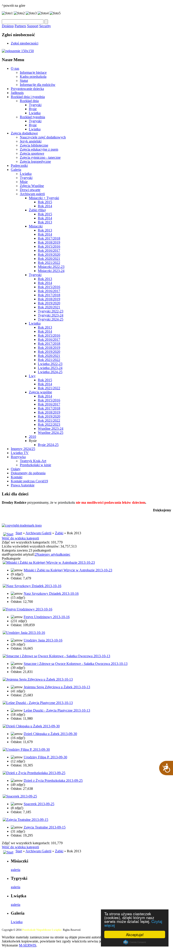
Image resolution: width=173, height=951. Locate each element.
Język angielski (30, 141)
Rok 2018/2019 (49, 242)
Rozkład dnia (29, 101)
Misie (24, 182)
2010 (32, 437)
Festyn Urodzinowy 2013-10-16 (47, 617)
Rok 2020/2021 (49, 259)
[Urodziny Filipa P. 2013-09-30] (26, 749)
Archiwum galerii (32, 194)
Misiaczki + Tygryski (44, 198)
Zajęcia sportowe (32, 153)
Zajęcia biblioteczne (34, 145)
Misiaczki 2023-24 (51, 271)
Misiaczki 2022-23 (51, 267)
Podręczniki (19, 165)
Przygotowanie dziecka (27, 89)
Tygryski (35, 105)
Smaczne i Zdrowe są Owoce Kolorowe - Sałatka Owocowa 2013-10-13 (75, 664)
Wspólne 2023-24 (50, 428)
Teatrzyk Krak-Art (33, 461)
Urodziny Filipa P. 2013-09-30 (45, 757)
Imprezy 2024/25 (23, 449)
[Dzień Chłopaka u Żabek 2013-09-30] (31, 726)
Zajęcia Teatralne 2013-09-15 (45, 827)
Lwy (32, 376)
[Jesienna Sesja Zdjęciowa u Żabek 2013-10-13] (38, 679)
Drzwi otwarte (30, 190)
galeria (15, 870)
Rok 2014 (45, 206)
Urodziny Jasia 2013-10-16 (43, 640)
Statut (24, 80)
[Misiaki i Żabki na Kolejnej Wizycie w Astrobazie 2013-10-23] (49, 562)
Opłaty (15, 469)
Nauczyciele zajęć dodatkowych (43, 137)
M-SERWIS (27, 945)
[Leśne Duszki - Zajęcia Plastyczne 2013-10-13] (38, 703)
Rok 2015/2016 (49, 246)
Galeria (16, 169)
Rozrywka (18, 457)
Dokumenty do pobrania (28, 473)
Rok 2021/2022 (49, 263)
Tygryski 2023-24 (50, 315)
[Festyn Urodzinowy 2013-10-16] (27, 609)
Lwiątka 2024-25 (50, 372)
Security (45, 26)
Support (32, 26)
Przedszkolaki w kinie (35, 465)
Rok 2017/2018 (49, 238)
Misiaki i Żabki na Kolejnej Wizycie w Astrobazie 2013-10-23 (68, 570)
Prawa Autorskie (22, 485)
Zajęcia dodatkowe (24, 133)
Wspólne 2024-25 (50, 432)
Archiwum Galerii (38, 533)
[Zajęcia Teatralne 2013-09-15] (25, 820)
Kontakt (16, 477)
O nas (15, 68)
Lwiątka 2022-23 (50, 364)
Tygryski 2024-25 (50, 319)
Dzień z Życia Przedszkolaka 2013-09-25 (53, 780)
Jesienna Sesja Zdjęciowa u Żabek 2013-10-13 (57, 687)
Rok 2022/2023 (49, 424)
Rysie (33, 109)
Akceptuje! (135, 934)
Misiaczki (36, 226)
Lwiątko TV (20, 453)
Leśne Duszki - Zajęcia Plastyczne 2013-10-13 (57, 710)
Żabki (59, 533)
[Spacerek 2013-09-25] (20, 796)
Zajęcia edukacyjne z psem (39, 149)
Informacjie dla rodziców (37, 85)
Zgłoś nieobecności (24, 43)
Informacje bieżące (33, 72)
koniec (65, 554)
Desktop (8, 26)
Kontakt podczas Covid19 (29, 481)
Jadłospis (17, 93)
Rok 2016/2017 (49, 250)
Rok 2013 (45, 222)
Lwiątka (35, 113)
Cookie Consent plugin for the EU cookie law (134, 942)
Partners (20, 26)
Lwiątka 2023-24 (50, 368)
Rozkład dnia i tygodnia (28, 97)
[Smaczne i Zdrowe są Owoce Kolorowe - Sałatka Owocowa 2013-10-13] (56, 656)
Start (19, 533)
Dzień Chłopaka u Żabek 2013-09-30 (50, 734)
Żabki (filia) (37, 210)
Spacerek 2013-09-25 (39, 804)
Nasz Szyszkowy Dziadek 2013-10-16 (51, 593)
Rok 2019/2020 (49, 254)
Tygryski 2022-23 (50, 311)
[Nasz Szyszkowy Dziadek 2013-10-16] (32, 586)
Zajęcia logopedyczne (35, 161)
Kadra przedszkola (33, 76)
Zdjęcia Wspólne (32, 186)
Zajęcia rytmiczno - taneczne (40, 157)
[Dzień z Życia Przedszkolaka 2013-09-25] (34, 773)
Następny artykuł (48, 554)
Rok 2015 (45, 202)
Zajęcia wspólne (40, 392)
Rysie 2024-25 (48, 445)
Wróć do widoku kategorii (20, 538)
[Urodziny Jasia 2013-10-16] (24, 633)
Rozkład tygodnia (32, 117)
